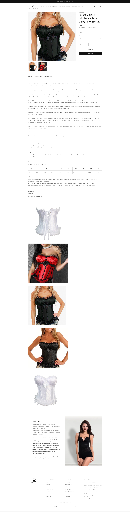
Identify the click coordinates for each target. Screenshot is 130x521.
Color (80, 29)
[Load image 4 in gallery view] (42, 66)
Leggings (48, 491)
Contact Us (67, 496)
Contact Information (69, 491)
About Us (67, 494)
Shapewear (49, 494)
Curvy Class (49, 496)
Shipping (86, 27)
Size (79, 35)
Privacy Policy (68, 489)
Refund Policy (68, 487)
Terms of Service (68, 482)
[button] (95, 6)
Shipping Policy (68, 484)
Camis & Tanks (50, 487)
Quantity (80, 41)
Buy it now (90, 53)
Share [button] (81, 58)
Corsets (48, 484)
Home (48, 482)
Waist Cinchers (50, 489)
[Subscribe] (75, 506)
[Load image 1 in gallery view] (32, 66)
